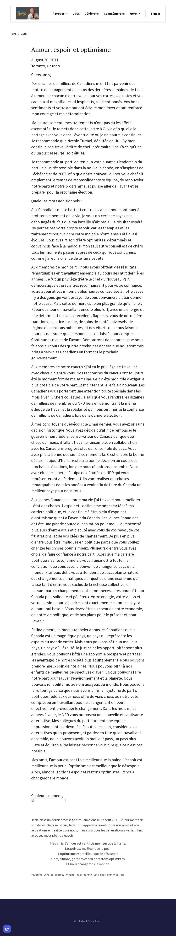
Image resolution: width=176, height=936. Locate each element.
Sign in (155, 13)
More (133, 13)
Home (13, 33)
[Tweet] (7, 901)
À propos (58, 13)
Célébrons (92, 13)
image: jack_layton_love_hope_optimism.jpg (95, 874)
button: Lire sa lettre (48, 874)
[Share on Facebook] (7, 910)
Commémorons (114, 13)
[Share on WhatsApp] (7, 920)
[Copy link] (7, 881)
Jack (76, 13)
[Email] (7, 891)
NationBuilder (95, 921)
